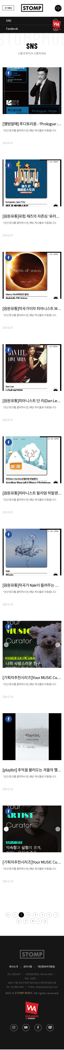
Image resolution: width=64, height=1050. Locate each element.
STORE (8, 7)
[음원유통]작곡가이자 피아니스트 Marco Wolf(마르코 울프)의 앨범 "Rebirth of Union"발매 (32, 309)
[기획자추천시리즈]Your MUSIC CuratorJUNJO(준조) (32, 862)
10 (32, 921)
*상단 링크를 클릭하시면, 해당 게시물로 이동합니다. (29, 130)
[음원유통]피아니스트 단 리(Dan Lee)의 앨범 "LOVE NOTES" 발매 (32, 401)
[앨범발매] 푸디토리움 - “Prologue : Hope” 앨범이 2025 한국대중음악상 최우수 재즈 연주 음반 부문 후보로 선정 (32, 124)
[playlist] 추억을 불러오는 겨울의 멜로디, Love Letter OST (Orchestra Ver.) (32, 770)
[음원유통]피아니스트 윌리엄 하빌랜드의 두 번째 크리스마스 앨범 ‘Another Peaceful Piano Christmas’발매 (32, 493)
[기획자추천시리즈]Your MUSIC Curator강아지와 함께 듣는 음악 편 (32, 678)
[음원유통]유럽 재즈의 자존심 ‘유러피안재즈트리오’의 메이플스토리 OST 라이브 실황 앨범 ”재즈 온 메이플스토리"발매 (32, 216)
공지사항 (27, 966)
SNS (8, 20)
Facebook (12, 28)
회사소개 (13, 966)
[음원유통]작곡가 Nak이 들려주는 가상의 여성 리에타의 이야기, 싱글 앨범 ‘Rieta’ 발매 (32, 585)
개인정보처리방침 (46, 966)
